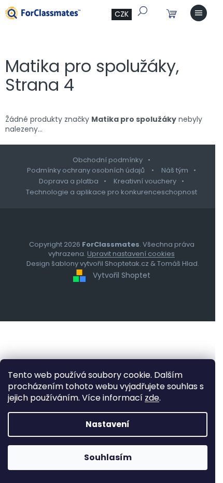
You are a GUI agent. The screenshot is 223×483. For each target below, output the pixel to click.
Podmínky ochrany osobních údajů (86, 170)
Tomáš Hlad (177, 263)
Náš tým (174, 170)
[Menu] (198, 13)
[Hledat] (142, 11)
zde (152, 398)
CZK (122, 14)
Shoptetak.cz (127, 263)
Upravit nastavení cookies (131, 254)
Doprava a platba (69, 181)
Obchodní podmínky (108, 160)
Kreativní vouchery (145, 181)
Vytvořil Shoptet (121, 275)
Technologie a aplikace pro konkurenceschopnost (111, 192)
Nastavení (108, 424)
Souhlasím (108, 457)
